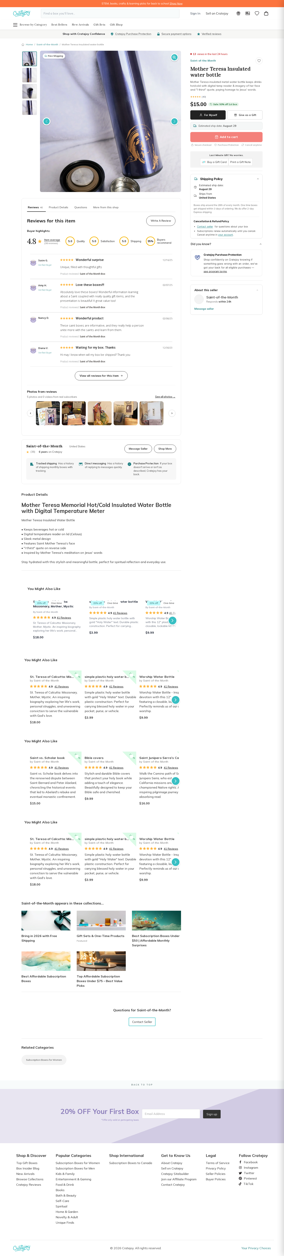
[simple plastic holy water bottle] (115, 620)
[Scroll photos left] (30, 413)
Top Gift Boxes (26, 1163)
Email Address (155, 1114)
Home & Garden (67, 1212)
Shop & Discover (31, 1155)
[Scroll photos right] (171, 413)
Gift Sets (99, 24)
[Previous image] (46, 121)
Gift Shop (116, 24)
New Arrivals (80, 24)
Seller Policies (215, 1174)
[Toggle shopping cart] (266, 13)
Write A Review (161, 220)
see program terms (215, 271)
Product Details (58, 207)
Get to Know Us (175, 1155)
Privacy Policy (216, 1168)
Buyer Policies (216, 1179)
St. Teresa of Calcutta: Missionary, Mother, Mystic (56, 677)
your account (225, 234)
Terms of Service (218, 1163)
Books (60, 1190)
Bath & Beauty (66, 1195)
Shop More (165, 448)
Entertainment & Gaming (73, 1179)
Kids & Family (65, 1174)
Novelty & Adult (67, 1217)
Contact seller (205, 226)
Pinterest (249, 1178)
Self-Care (62, 1201)
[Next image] (174, 121)
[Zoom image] (174, 57)
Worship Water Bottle (156, 677)
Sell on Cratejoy (217, 13)
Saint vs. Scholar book (47, 758)
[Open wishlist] (257, 13)
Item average (52, 239)
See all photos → (165, 396)
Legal (211, 1155)
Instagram (249, 1167)
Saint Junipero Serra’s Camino (162, 758)
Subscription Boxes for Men (75, 1168)
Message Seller (138, 448)
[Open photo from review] (48, 413)
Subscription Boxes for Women (44, 1059)
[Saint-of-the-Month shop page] (199, 299)
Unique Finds (65, 1222)
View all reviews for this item (99, 375)
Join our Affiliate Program (178, 1179)
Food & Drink (65, 1185)
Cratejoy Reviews (28, 1185)
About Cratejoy (171, 1163)
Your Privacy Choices (256, 1248)
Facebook (249, 1162)
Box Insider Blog (27, 1168)
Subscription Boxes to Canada (130, 1163)
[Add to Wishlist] (76, 675)
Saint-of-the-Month (47, 44)
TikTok (247, 1184)
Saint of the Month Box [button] (92, 273)
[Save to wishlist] (259, 60)
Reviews (35, 207)
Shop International (126, 1155)
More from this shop (106, 207)
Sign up (212, 1114)
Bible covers (94, 758)
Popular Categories (73, 1155)
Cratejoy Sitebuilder (175, 1174)
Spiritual (61, 1206)
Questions (80, 207)
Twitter (247, 1173)
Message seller (204, 308)
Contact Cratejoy (173, 1185)
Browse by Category (33, 24)
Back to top (142, 1084)
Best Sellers (59, 24)
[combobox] (110, 13)
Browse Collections (29, 1179)
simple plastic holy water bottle (109, 677)
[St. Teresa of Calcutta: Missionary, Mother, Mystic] (59, 620)
